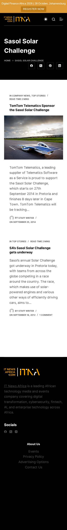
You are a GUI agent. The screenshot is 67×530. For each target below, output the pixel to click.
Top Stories (38, 95)
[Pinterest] (50, 65)
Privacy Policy (33, 456)
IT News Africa (15, 386)
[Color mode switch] (46, 19)
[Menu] (61, 19)
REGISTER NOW (33, 8)
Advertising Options (33, 462)
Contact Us (33, 467)
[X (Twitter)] (41, 65)
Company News (21, 95)
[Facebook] (31, 65)
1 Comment (46, 315)
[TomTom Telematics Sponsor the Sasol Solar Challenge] (33, 137)
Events (33, 451)
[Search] (53, 19)
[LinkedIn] (59, 65)
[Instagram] (16, 431)
